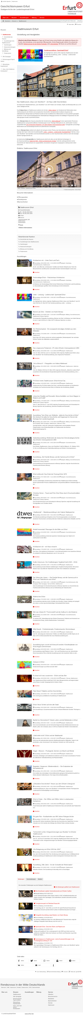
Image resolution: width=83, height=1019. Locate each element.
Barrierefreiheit (36, 987)
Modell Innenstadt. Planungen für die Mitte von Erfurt (50, 529)
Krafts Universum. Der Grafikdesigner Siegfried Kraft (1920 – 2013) (55, 562)
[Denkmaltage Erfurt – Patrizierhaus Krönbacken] (24, 280)
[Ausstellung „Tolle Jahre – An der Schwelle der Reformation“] (24, 867)
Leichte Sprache (7, 1)
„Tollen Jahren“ (52, 110)
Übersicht (3, 987)
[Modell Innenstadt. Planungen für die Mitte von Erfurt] (24, 532)
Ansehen (37, 272)
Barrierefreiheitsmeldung (54, 971)
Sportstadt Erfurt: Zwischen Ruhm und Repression (50, 926)
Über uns (6, 17)
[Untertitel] (72, 185)
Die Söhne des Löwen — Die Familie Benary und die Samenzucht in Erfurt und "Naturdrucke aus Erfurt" (55, 578)
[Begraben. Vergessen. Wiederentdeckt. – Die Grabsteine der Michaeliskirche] (24, 769)
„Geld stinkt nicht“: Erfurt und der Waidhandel (47, 735)
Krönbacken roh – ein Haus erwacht (45, 546)
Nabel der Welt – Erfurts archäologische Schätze (43, 141)
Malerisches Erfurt (39, 596)
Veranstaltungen (31, 879)
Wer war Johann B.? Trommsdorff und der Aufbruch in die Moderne (55, 612)
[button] (49, 169)
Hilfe (8, 987)
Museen (14, 17)
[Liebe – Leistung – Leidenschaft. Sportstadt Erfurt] (24, 297)
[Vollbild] (79, 185)
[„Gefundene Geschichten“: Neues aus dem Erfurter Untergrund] (24, 786)
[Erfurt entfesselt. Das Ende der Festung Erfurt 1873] (24, 477)
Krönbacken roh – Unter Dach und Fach (46, 260)
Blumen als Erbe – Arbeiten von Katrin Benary (48, 312)
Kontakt (19, 987)
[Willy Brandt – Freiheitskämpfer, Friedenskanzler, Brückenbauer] (24, 632)
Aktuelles (50, 994)
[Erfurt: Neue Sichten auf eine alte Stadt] (24, 707)
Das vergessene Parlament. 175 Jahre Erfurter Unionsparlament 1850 (45, 124)
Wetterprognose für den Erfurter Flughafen (35, 44)
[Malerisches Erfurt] (24, 599)
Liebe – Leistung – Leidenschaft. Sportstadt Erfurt (57, 132)
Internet (22, 217)
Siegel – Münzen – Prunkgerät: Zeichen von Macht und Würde (53, 751)
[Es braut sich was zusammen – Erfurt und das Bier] (24, 678)
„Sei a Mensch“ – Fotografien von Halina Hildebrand (50, 363)
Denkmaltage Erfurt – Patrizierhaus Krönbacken (49, 277)
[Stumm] (75, 185)
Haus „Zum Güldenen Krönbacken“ (17, 1007)
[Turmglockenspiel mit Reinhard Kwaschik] (26, 906)
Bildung (34, 17)
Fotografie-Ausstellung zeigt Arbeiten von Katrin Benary (51, 915)
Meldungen (20, 879)
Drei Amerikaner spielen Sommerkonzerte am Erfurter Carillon (53, 891)
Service (42, 17)
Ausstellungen (24, 17)
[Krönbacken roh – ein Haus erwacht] (24, 549)
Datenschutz (25, 987)
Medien (40, 879)
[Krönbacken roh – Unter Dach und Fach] (24, 263)
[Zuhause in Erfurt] (24, 664)
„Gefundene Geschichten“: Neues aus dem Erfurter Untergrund (54, 784)
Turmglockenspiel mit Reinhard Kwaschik (47, 903)
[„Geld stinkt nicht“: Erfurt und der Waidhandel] (24, 738)
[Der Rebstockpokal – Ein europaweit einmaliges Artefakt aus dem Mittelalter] (24, 331)
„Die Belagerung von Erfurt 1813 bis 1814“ (47, 849)
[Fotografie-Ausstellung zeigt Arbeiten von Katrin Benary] (26, 917)
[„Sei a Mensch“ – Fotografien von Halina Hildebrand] (24, 366)
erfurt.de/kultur (54, 44)
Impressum (15, 1)
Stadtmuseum (17, 994)
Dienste (50, 1003)
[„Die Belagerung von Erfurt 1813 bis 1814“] (24, 852)
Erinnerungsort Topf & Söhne (17, 999)
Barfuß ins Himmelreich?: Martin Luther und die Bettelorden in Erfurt (55, 720)
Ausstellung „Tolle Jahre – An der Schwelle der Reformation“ (52, 865)
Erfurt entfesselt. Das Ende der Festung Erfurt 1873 (50, 474)
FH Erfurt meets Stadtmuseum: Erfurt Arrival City (49, 381)
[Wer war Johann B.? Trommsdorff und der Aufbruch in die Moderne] (24, 615)
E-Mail (22, 215)
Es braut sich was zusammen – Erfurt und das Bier (50, 675)
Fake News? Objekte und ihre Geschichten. (47, 691)
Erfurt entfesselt (56, 121)
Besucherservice (52, 996)
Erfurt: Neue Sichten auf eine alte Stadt (46, 704)
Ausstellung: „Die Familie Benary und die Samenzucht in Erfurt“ (54, 457)
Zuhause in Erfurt (38, 662)
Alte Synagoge (17, 996)
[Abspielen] (20, 185)
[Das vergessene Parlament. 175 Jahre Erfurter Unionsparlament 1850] (24, 350)
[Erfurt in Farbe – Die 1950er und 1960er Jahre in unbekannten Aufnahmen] (24, 802)
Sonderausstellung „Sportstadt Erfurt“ (56, 50)
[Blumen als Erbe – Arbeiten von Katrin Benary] (24, 314)
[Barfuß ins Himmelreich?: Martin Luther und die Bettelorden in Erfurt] (24, 723)
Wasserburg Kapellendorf (16, 1003)
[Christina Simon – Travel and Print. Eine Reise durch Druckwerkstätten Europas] (24, 496)
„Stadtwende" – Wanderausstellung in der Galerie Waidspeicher (53, 512)
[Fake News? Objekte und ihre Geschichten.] (24, 693)
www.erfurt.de (29, 1014)
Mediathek (51, 998)
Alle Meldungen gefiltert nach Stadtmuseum (67, 887)
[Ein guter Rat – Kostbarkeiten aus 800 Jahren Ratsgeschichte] (24, 819)
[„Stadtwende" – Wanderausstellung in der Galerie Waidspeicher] (24, 515)
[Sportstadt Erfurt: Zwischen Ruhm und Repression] (26, 929)
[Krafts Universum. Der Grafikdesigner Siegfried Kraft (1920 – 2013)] (24, 565)
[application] (49, 169)
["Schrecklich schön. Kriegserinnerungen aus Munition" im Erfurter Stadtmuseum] (24, 835)
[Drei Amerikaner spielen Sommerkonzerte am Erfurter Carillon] (26, 893)
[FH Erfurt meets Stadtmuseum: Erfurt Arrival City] (24, 383)
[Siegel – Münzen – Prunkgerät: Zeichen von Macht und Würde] (24, 753)
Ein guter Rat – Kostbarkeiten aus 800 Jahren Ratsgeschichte (53, 816)
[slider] (45, 185)
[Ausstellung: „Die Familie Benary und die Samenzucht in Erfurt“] (24, 459)
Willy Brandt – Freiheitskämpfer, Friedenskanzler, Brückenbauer (54, 629)
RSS (30, 987)
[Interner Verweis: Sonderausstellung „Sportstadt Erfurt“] (30, 55)
